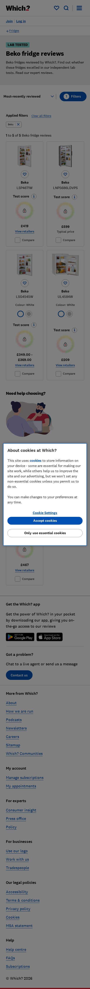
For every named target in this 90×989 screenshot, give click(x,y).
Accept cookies (45, 520)
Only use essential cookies (45, 533)
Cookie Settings (45, 513)
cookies (36, 460)
